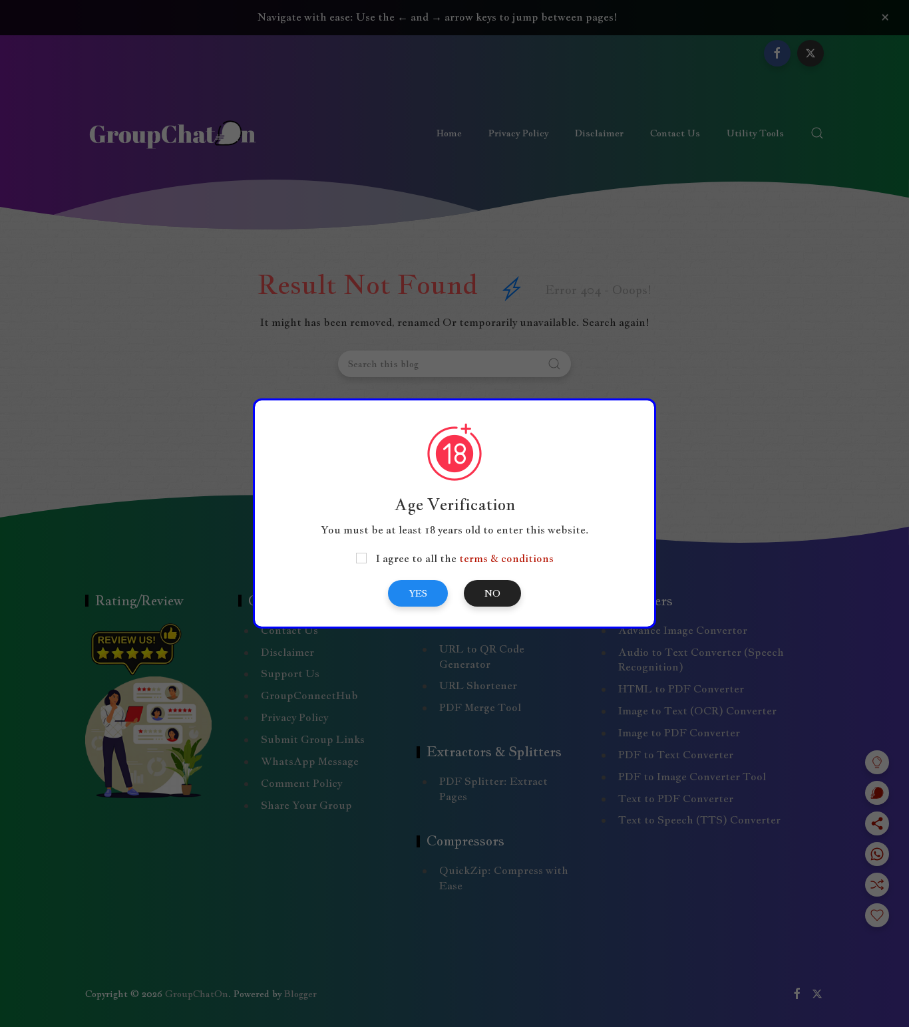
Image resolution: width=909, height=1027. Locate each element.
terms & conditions (506, 558)
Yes (418, 593)
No (492, 593)
